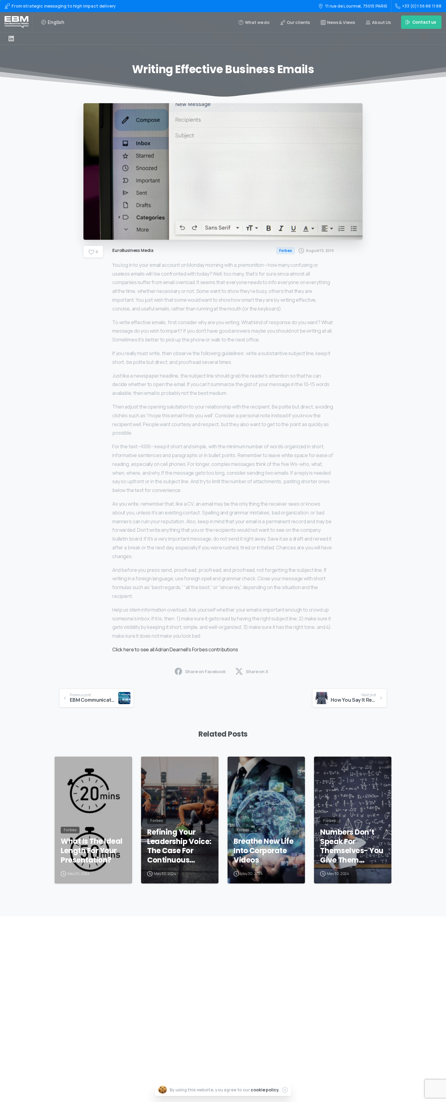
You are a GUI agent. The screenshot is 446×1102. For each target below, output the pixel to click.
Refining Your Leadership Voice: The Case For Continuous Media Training (179, 846)
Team (205, 1001)
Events (206, 992)
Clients (206, 1011)
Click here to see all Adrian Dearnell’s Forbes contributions (175, 649)
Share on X (257, 671)
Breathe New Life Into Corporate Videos (263, 851)
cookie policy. (265, 1090)
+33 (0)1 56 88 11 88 (421, 6)
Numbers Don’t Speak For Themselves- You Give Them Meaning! (351, 846)
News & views (212, 1020)
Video (205, 982)
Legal (204, 1030)
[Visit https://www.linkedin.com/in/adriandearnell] (11, 38)
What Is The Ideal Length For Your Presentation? (92, 851)
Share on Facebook (205, 671)
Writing (207, 962)
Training (207, 972)
